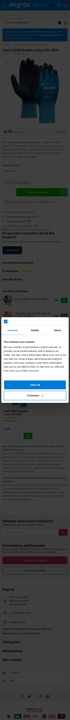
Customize (33, 395)
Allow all (35, 384)
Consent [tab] (12, 330)
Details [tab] (35, 330)
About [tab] (57, 330)
